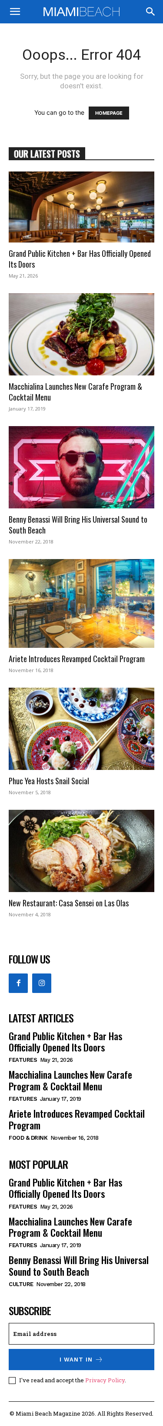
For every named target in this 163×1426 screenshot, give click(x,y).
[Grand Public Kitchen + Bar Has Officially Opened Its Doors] (81, 207)
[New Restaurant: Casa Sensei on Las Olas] (81, 851)
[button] (15, 11)
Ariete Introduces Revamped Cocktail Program (77, 658)
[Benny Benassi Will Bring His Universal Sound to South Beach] (81, 467)
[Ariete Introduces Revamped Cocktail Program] (81, 603)
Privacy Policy (105, 1380)
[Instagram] (41, 983)
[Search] (151, 11)
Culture (21, 1284)
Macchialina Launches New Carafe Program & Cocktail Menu (75, 392)
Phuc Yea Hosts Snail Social (49, 780)
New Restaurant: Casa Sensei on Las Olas (69, 903)
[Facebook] (18, 983)
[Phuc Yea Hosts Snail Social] (81, 729)
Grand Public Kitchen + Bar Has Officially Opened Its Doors (80, 259)
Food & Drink (28, 1138)
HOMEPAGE (109, 113)
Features (23, 1060)
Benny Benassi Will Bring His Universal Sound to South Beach (78, 525)
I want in (76, 1359)
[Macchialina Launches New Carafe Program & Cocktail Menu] (81, 334)
